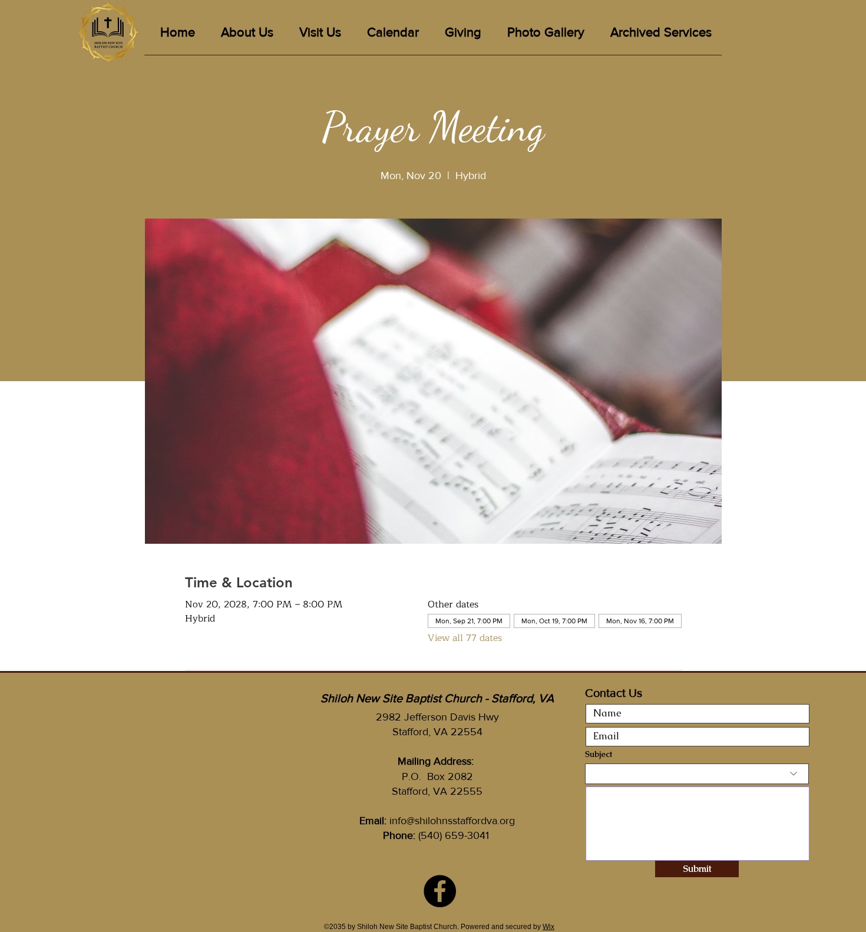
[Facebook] (440, 891)
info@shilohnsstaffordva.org (452, 821)
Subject (598, 754)
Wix (548, 927)
